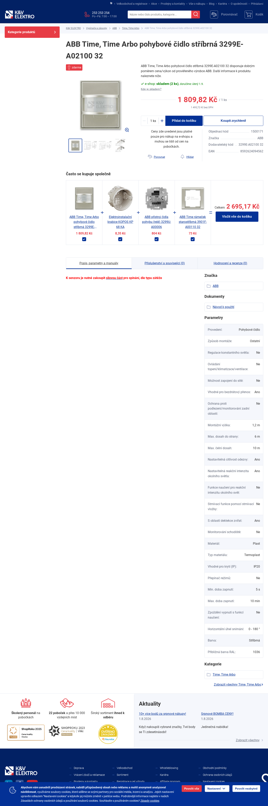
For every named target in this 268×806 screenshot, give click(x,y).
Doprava (79, 768)
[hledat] (195, 14)
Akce (154, 3)
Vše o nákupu (197, 3)
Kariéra (222, 3)
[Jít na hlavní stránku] (111, 3)
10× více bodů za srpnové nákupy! (162, 714)
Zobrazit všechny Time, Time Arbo (237, 684)
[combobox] (159, 14)
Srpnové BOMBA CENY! (217, 714)
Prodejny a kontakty (173, 3)
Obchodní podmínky (215, 768)
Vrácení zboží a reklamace (89, 774)
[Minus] (144, 121)
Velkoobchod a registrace (132, 3)
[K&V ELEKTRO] (19, 14)
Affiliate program (170, 781)
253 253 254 (100, 13)
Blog (211, 3)
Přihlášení (257, 3)
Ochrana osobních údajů (217, 774)
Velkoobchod (124, 768)
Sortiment (123, 774)
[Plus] (162, 121)
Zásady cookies (149, 800)
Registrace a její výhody (131, 781)
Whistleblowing (169, 768)
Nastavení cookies (214, 781)
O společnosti (239, 3)
